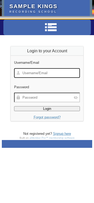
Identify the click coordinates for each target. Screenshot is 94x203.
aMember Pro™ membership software (52, 137)
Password (21, 87)
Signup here (62, 134)
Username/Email (26, 63)
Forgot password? (47, 117)
